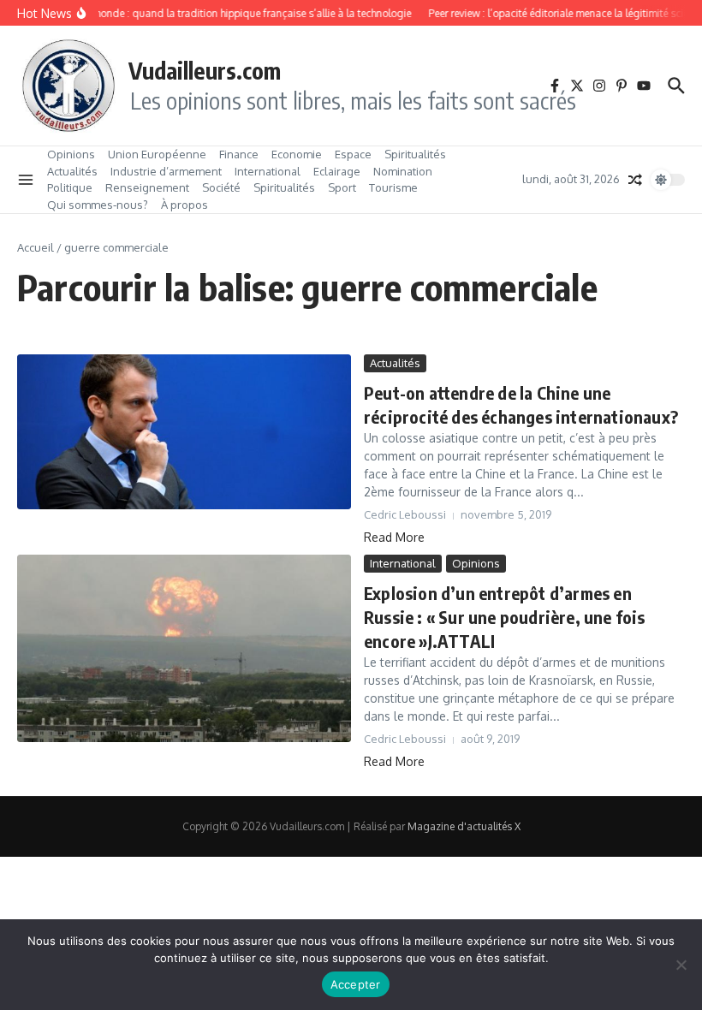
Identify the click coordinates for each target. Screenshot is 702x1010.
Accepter (355, 984)
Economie (296, 154)
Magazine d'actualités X (464, 826)
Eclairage (336, 171)
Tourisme (393, 187)
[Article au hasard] (635, 180)
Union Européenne (157, 154)
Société (221, 187)
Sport (342, 187)
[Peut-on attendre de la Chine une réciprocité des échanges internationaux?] (184, 431)
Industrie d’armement (166, 171)
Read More (394, 537)
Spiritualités (415, 154)
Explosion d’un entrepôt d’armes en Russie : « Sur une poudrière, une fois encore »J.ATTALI (504, 616)
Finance (239, 154)
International (267, 171)
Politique (69, 187)
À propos (184, 204)
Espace (353, 154)
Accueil (35, 247)
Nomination (402, 171)
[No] (680, 964)
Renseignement (147, 187)
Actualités (72, 171)
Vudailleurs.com (204, 70)
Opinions (71, 154)
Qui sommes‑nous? (97, 204)
